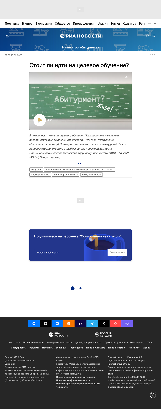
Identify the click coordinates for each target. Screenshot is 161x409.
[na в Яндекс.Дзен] (45, 323)
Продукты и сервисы (54, 347)
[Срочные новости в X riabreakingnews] (115, 323)
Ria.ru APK (134, 347)
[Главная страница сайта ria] (80, 36)
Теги (149, 342)
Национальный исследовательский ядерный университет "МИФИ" (79, 169)
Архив (146, 347)
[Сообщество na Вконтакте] (57, 323)
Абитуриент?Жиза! (91, 174)
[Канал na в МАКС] (34, 323)
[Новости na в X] (103, 323)
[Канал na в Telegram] (92, 323)
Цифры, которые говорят (88, 342)
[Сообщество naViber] (127, 323)
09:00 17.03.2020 (13, 55)
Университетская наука (59, 342)
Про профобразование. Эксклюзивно (124, 342)
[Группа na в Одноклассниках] (69, 323)
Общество (36, 169)
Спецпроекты (18, 347)
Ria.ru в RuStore (116, 347)
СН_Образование (40, 174)
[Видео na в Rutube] (80, 323)
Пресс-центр (76, 347)
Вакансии (10, 364)
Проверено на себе (33, 342)
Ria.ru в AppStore (95, 347)
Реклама (34, 347)
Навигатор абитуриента (65, 174)
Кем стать (14, 342)
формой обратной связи (120, 387)
